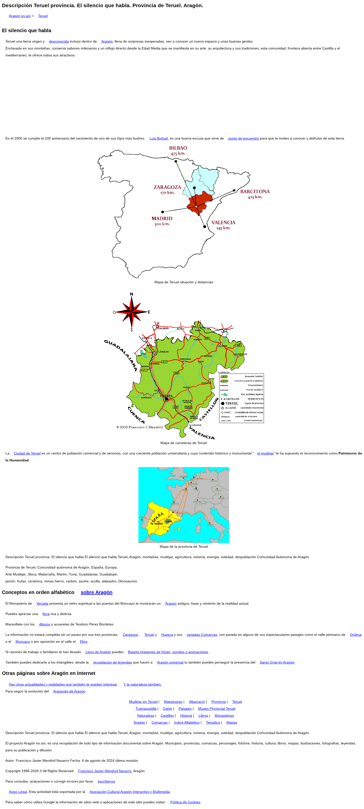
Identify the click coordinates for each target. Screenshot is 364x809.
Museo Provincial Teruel (216, 709)
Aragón (107, 41)
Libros (203, 715)
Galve (167, 709)
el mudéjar (265, 453)
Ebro (83, 641)
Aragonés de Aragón (69, 691)
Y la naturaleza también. (143, 684)
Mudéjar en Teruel (143, 702)
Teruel (43, 16)
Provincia (218, 702)
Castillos (167, 715)
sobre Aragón (96, 592)
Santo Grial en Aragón (277, 662)
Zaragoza (130, 635)
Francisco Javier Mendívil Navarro (104, 771)
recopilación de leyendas (112, 662)
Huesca (167, 635)
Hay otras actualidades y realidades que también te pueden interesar (63, 684)
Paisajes (185, 709)
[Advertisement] (182, 96)
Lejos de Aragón (98, 652)
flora (46, 614)
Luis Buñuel (159, 138)
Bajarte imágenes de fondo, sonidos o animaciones (168, 652)
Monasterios (224, 715)
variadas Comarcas (202, 635)
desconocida (59, 41)
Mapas (232, 722)
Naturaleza (145, 715)
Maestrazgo (173, 702)
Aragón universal (170, 662)
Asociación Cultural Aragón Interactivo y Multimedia (130, 792)
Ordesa (356, 635)
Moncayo (23, 641)
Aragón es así (20, 16)
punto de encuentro (243, 138)
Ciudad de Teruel (27, 453)
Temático (213, 722)
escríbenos (106, 781)
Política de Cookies (185, 802)
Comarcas (160, 722)
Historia (186, 715)
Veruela (42, 603)
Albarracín (197, 702)
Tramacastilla (146, 709)
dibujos (44, 624)
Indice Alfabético (187, 722)
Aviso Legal (18, 792)
